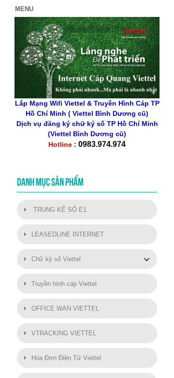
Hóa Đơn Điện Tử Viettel (66, 358)
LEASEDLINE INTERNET (67, 234)
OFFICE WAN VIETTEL (65, 308)
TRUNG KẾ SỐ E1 (59, 209)
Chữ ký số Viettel (56, 259)
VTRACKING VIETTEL (63, 333)
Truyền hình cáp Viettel (64, 283)
